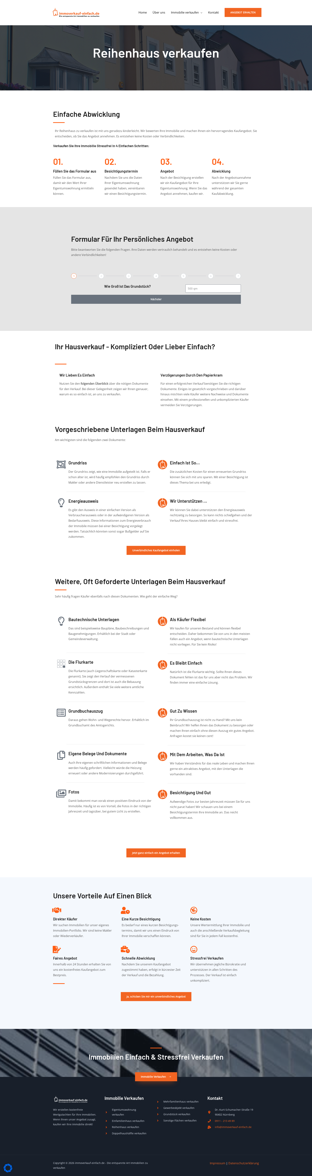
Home (142, 12)
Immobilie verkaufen (185, 12)
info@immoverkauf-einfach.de (233, 1127)
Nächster (156, 299)
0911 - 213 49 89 (225, 1121)
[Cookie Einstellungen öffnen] (8, 1171)
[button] (243, 12)
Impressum (217, 1163)
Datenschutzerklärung (243, 1163)
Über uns (159, 12)
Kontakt (213, 12)
